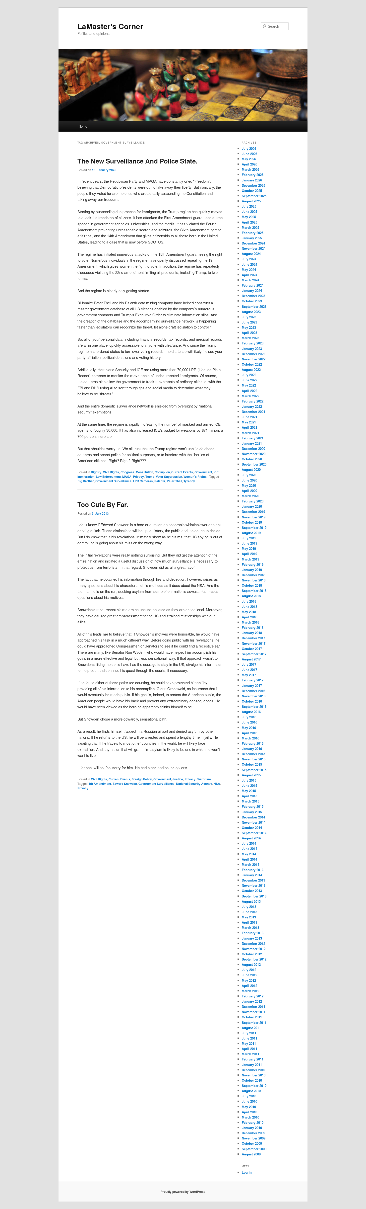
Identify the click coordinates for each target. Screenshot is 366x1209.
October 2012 (252, 954)
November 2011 (253, 1011)
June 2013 (249, 911)
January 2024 (252, 290)
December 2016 (253, 690)
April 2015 (249, 796)
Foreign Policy (142, 779)
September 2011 (254, 1022)
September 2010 (254, 1085)
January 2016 (252, 748)
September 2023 (254, 306)
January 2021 (252, 443)
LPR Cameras (143, 481)
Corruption (162, 472)
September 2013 (254, 896)
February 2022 (252, 401)
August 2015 (251, 775)
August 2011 (251, 1027)
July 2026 (249, 148)
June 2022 (249, 380)
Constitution (144, 472)
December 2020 (253, 448)
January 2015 (252, 811)
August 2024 (251, 253)
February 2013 (252, 932)
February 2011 (252, 1059)
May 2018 (249, 611)
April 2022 (249, 390)
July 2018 (249, 601)
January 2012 (252, 1001)
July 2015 (249, 780)
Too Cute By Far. (102, 504)
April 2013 (249, 922)
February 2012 (252, 996)
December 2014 (253, 817)
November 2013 (253, 885)
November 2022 (253, 359)
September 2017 (254, 653)
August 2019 (251, 532)
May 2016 (249, 727)
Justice (178, 779)
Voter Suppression (169, 476)
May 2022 (249, 385)
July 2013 (249, 906)
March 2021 (250, 432)
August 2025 (251, 201)
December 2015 (253, 753)
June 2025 (249, 211)
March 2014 (250, 864)
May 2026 (249, 159)
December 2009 (253, 1132)
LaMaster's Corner (110, 26)
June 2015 (249, 785)
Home (83, 126)
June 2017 (249, 669)
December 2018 (253, 574)
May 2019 (249, 548)
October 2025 (252, 190)
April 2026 (249, 164)
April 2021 (249, 427)
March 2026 (250, 169)
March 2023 (250, 337)
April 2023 (249, 332)
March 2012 (250, 990)
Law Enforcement (108, 476)
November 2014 (253, 822)
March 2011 (250, 1053)
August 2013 (251, 901)
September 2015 (254, 769)
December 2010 (253, 1069)
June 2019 (249, 543)
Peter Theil (174, 481)
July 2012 (249, 969)
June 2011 (249, 1038)
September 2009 (254, 1148)
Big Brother (85, 481)
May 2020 (249, 485)
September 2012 (254, 959)
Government (203, 472)
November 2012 (253, 948)
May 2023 (249, 327)
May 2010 (249, 1106)
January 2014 (252, 875)
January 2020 (252, 506)
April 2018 (249, 617)
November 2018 (253, 580)
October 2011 (252, 1017)
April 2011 (249, 1048)
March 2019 (250, 559)
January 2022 (252, 406)
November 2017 (253, 643)
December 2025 (253, 185)
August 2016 (251, 711)
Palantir (159, 481)
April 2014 (249, 859)
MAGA (126, 476)
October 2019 (252, 522)
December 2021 (253, 411)
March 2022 (250, 396)
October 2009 (252, 1143)
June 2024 (249, 264)
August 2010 (251, 1090)
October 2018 (252, 585)
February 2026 (252, 174)
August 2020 (251, 469)
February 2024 (252, 285)
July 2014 (249, 843)
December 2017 (253, 638)
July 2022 (249, 374)
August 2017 (251, 659)
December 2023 (253, 295)
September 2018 (254, 590)
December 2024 (253, 243)
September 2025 (254, 195)
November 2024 (253, 248)
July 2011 (249, 1033)
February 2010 (252, 1122)
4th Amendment (99, 783)
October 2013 (252, 890)
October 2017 (252, 648)
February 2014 (252, 869)
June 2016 (249, 722)
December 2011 (253, 1006)
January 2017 (252, 685)
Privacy (138, 476)
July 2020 (249, 475)
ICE (216, 472)
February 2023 (252, 343)
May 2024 (249, 269)
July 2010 (249, 1096)
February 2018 (252, 627)
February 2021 (252, 438)
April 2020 (249, 490)
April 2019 (249, 553)
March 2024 (250, 280)
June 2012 (249, 974)
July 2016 (249, 717)
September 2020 (254, 464)
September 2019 (254, 527)
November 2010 (253, 1075)
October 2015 (252, 764)
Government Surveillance (113, 481)
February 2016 (252, 743)
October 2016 (252, 701)
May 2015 (249, 790)
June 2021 (249, 416)
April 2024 (249, 274)
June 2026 (249, 153)
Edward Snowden (125, 783)
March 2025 (250, 227)
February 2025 (252, 232)
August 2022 (251, 369)
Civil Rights (111, 472)
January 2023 (252, 348)
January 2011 (252, 1064)
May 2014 (249, 854)
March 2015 (250, 801)
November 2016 (253, 696)
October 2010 (252, 1080)
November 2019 (253, 517)
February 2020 (252, 501)
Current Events (182, 472)
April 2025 (249, 222)
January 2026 (252, 180)
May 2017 (249, 674)
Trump (149, 476)
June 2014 (249, 848)
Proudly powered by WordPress (183, 1191)
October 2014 (252, 827)
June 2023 (249, 322)
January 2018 (252, 632)
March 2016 (250, 738)
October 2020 (252, 459)
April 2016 (249, 732)
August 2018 (251, 595)
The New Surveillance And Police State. (137, 160)
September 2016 (254, 706)
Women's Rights (195, 476)
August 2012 (251, 964)
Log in (247, 1172)
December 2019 (253, 511)
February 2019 (252, 564)
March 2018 (250, 622)
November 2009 (253, 1138)
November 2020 (253, 453)
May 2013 (249, 917)
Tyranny (189, 481)
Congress (127, 472)
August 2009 (251, 1154)
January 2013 (252, 938)
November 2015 (253, 759)
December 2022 (253, 353)
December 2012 (253, 943)
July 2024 (249, 258)
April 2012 (249, 985)
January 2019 (252, 569)
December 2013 (253, 880)
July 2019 (249, 538)
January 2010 (252, 1127)
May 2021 (249, 422)
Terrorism (204, 779)
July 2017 (249, 664)
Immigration (85, 476)
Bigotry (96, 472)
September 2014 (254, 832)
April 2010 (249, 1112)
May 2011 (249, 1043)
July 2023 (249, 317)
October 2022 (252, 364)
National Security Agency (194, 783)
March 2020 (250, 495)
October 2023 (252, 301)
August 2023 (251, 311)
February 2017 (252, 680)
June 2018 (249, 606)
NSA (217, 783)
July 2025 (249, 206)
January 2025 (252, 238)
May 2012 (249, 980)
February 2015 (252, 806)
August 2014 (251, 838)
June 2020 (249, 480)
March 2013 (250, 927)
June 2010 (249, 1101)
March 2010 (250, 1117)
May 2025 (249, 216)
